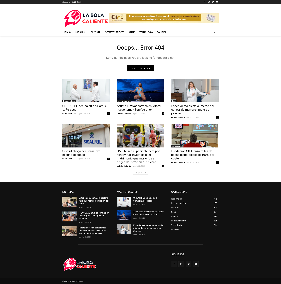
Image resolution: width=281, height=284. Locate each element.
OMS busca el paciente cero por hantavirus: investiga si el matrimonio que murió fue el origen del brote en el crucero (138, 156)
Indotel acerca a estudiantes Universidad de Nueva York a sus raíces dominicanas (92, 231)
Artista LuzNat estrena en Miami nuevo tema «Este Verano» (139, 107)
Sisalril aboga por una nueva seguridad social (81, 153)
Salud (131, 32)
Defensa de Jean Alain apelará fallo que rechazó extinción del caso (94, 201)
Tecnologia (146, 32)
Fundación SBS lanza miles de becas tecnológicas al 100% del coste (192, 154)
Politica (161, 32)
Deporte (95, 32)
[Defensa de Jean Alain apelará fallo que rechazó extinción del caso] (69, 202)
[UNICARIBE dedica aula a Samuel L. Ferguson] (86, 90)
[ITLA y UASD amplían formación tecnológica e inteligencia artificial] (69, 216)
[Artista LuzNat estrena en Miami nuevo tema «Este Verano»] (140, 90)
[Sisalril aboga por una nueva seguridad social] (86, 135)
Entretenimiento (114, 32)
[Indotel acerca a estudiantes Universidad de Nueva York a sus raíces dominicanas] (69, 231)
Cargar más (139, 172)
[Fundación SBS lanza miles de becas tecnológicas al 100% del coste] (195, 135)
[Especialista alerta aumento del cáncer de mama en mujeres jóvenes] (195, 90)
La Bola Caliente (69, 113)
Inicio (67, 32)
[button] (215, 32)
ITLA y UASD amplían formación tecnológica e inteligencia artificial (94, 216)
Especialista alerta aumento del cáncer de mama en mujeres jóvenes (192, 109)
